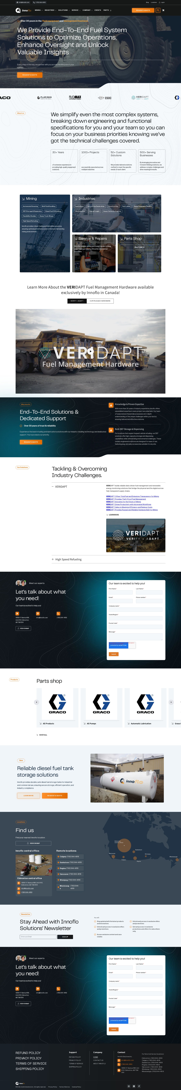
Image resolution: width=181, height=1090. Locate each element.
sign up (65, 937)
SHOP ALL (43, 734)
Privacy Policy (52, 1087)
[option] (57, 708)
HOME (95, 1057)
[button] (38, 10)
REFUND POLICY (28, 1053)
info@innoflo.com (24, 2)
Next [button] (171, 702)
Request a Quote (31, 442)
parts (106, 10)
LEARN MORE (114, 514)
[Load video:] (90, 351)
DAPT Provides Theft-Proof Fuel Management (126, 499)
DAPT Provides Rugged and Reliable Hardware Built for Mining (132, 510)
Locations (154, 2)
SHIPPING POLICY (30, 1069)
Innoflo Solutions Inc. (27, 1087)
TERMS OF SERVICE (31, 1063)
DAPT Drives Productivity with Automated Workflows (128, 504)
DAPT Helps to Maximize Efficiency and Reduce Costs (129, 507)
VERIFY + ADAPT (77, 301)
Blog (147, 2)
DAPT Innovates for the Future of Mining (123, 502)
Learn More (29, 795)
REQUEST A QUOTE (29, 75)
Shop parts (139, 247)
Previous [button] (36, 702)
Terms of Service (64, 1087)
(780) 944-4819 (26, 892)
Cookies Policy (76, 1087)
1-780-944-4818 (40, 2)
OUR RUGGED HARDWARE (100, 301)
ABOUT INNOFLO (99, 1063)
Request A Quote (143, 10)
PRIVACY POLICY (29, 1058)
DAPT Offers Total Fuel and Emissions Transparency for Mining (132, 496)
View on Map (24, 628)
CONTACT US (98, 1060)
